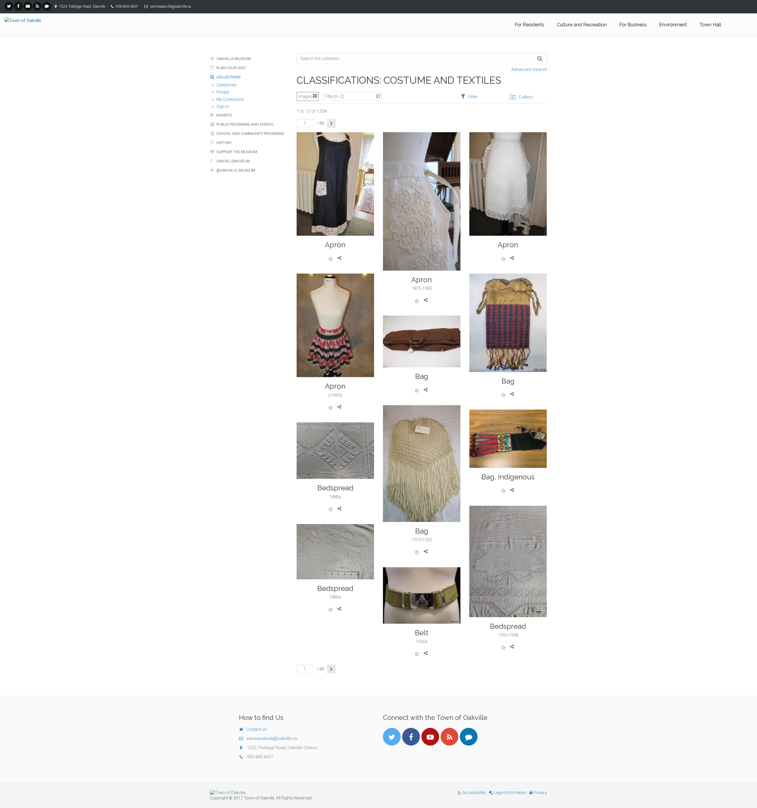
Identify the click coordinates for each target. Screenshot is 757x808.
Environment (673, 25)
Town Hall (710, 25)
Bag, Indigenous (508, 477)
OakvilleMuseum (233, 161)
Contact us (256, 729)
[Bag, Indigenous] (508, 439)
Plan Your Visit (231, 68)
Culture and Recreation (582, 25)
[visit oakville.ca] (292, 792)
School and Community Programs (250, 133)
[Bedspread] (335, 450)
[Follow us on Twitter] (8, 6)
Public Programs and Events (245, 124)
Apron (335, 244)
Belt (421, 632)
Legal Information (510, 792)
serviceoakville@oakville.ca (271, 738)
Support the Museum (236, 152)
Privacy (539, 792)
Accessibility (474, 792)
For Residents (529, 25)
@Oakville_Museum (235, 170)
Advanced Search (529, 69)
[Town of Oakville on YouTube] (27, 6)
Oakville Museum (233, 58)
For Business (633, 25)
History (224, 142)
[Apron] (335, 184)
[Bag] (508, 323)
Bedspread (335, 488)
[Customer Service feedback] (46, 6)
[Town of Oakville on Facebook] (18, 6)
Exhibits (224, 115)
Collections (228, 77)
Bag (508, 381)
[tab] (469, 97)
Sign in (222, 106)
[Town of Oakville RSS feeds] (37, 6)
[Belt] (421, 595)
